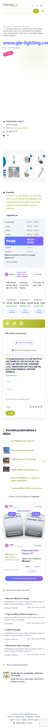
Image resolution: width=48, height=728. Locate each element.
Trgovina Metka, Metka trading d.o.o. (26, 488)
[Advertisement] (24, 89)
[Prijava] (32, 5)
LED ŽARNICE (23, 196)
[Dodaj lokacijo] (28, 5)
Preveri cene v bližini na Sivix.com (24, 578)
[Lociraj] (42, 11)
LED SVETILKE (35, 196)
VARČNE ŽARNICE (21, 205)
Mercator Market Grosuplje (22, 450)
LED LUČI (10, 199)
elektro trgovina (11, 48)
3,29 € (37, 567)
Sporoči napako (11, 262)
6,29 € (27, 567)
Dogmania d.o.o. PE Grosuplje (23, 459)
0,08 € (32, 571)
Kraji (17, 720)
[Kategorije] (37, 5)
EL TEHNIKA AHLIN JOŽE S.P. (23, 441)
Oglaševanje (19, 717)
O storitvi (10, 717)
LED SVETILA (11, 196)
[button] (42, 5)
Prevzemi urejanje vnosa (25, 350)
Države (12, 720)
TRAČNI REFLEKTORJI (15, 202)
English (29, 723)
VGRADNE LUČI (35, 199)
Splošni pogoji (33, 720)
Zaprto (9, 53)
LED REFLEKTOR (21, 199)
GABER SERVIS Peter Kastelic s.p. (25, 470)
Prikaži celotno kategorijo (24, 496)
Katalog (37, 717)
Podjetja (24, 720)
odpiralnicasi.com (30, 714)
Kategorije (29, 717)
